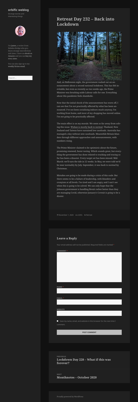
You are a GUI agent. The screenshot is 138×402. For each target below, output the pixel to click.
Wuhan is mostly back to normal (87, 127)
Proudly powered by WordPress (70, 396)
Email (60, 298)
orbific (79, 215)
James (13, 45)
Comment (62, 251)
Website (61, 309)
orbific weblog (18, 10)
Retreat (89, 215)
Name (60, 287)
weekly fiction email (16, 66)
